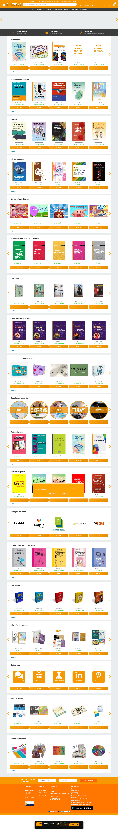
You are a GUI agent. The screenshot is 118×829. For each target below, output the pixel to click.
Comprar (19, 68)
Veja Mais (13, 71)
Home (32, 9)
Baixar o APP (74, 824)
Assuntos (66, 9)
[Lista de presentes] (104, 6)
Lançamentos (83, 9)
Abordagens (39, 9)
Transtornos (48, 9)
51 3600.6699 (32, 1)
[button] (79, 4)
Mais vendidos (74, 9)
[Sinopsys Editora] (12, 5)
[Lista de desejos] (109, 6)
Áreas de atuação (57, 9)
